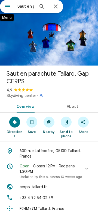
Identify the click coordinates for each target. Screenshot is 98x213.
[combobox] (25, 6)
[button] (49, 171)
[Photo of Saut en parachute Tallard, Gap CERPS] (49, 33)
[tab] (24, 106)
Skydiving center (21, 95)
